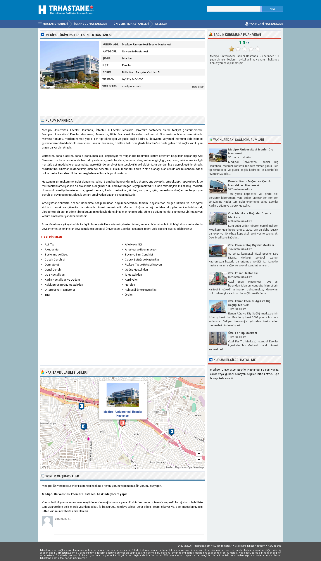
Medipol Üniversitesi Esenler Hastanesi (123, 413)
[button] (122, 423)
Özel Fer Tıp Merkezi (242, 333)
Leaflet (169, 467)
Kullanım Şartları (222, 545)
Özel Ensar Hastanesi (243, 273)
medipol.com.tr (131, 86)
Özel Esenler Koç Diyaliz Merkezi (251, 245)
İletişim (261, 545)
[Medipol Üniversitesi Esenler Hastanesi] (69, 88)
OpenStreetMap (196, 467)
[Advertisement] (122, 103)
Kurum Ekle (274, 545)
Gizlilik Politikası (244, 545)
